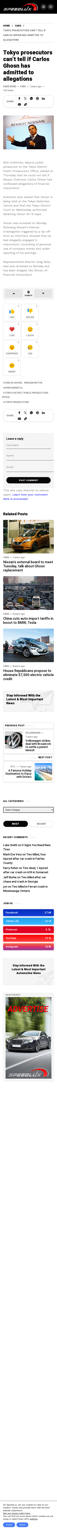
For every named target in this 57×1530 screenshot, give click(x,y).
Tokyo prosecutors (17, 402)
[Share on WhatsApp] (31, 98)
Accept (9, 1525)
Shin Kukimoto (13, 388)
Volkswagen (32, 733)
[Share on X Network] (25, 98)
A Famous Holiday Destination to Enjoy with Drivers (19, 773)
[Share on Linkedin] (43, 98)
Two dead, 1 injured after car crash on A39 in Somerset (25, 870)
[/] (43, 7)
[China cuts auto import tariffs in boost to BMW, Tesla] (28, 592)
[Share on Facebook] (19, 98)
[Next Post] (43, 771)
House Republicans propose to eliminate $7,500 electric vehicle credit (28, 675)
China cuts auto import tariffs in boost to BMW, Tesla (28, 620)
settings (34, 1519)
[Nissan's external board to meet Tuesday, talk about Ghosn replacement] (28, 536)
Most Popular (15, 824)
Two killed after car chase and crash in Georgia (24, 879)
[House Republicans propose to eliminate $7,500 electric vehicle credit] (28, 645)
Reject (22, 1525)
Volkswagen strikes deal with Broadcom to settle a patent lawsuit (38, 745)
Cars (18, 25)
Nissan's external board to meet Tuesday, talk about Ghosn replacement (28, 566)
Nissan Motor (33, 382)
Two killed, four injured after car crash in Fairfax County (24, 858)
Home (6, 25)
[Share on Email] (19, 104)
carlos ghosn (13, 382)
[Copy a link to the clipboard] (25, 104)
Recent (41, 824)
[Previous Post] (13, 740)
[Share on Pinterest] (37, 98)
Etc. (13, 766)
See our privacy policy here (16, 1513)
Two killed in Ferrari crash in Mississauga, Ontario (25, 889)
